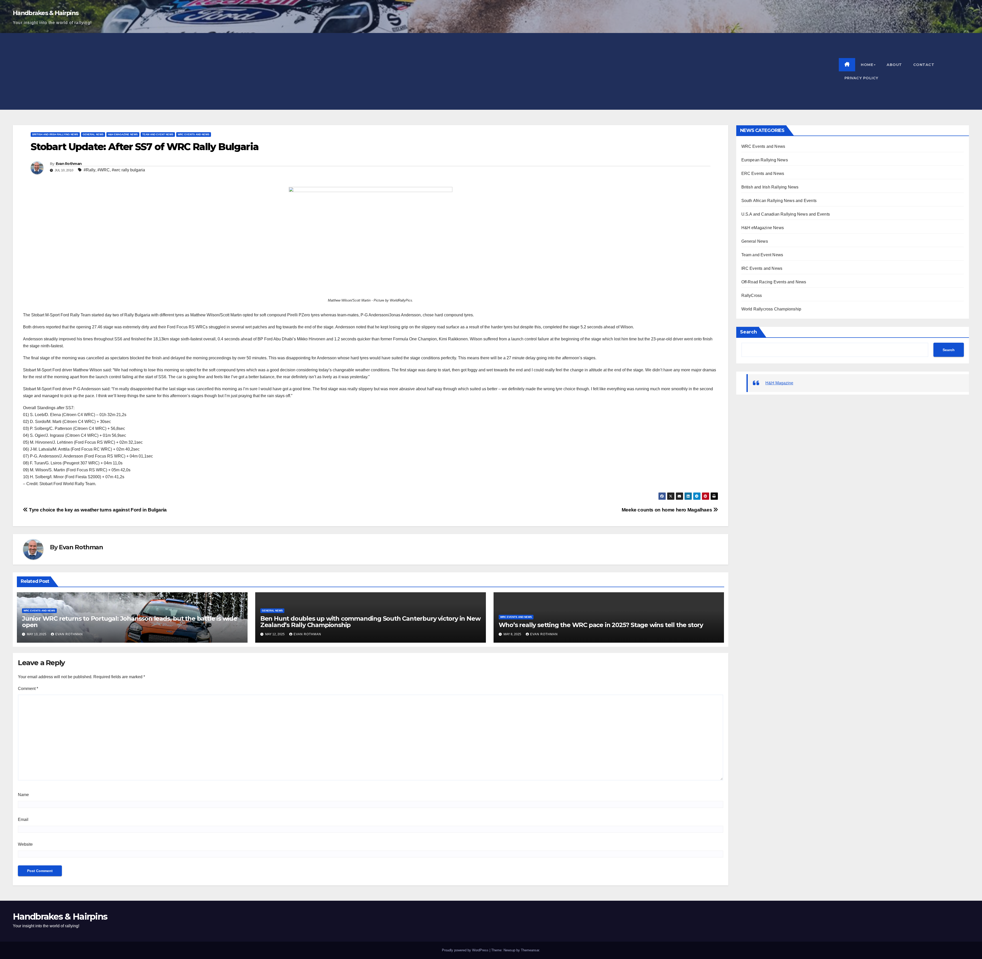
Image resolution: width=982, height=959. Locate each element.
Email (23, 819)
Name (23, 795)
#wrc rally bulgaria (128, 170)
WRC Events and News (193, 134)
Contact (923, 64)
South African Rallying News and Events (779, 200)
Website (25, 844)
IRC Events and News (762, 268)
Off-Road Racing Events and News (773, 282)
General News (93, 134)
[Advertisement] (425, 71)
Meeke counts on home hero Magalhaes (667, 509)
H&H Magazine (779, 383)
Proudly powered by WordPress (465, 950)
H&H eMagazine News (123, 134)
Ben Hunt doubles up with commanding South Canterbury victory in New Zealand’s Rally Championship (370, 622)
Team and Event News (157, 134)
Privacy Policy (861, 78)
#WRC (103, 170)
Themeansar (530, 950)
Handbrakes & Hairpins (45, 13)
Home (867, 64)
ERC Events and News (762, 173)
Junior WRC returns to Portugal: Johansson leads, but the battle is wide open (129, 622)
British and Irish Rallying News (55, 134)
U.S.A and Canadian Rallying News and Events (785, 214)
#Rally (89, 170)
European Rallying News (764, 160)
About (894, 64)
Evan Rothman (69, 163)
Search (748, 332)
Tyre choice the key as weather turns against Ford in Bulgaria (97, 509)
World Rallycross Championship (771, 309)
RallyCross (751, 295)
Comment (28, 688)
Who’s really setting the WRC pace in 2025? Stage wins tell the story (601, 625)
